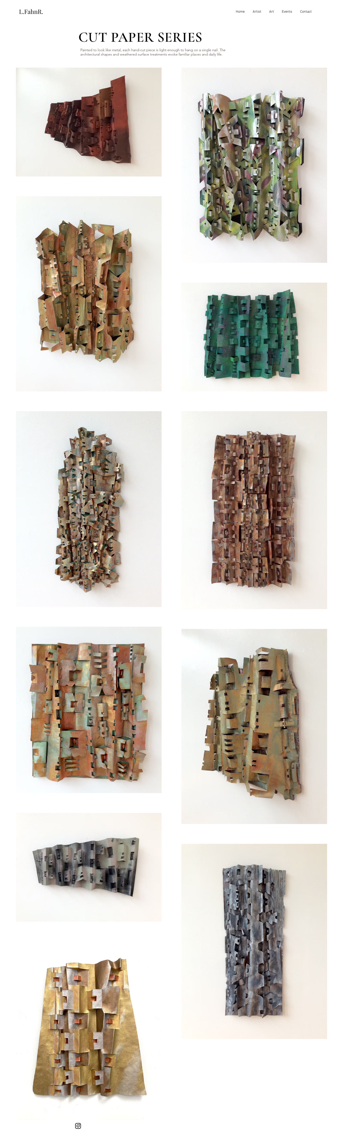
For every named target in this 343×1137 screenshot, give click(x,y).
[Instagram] (78, 1126)
